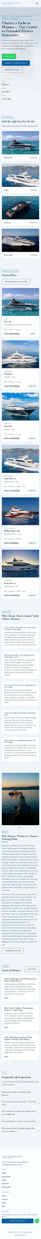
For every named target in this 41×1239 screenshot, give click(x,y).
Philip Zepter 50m (12, 531)
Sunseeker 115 (10, 478)
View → (33, 334)
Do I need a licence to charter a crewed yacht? (18, 1121)
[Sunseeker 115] (20, 459)
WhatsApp (9, 56)
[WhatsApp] (36, 1221)
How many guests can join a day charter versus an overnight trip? (19, 1112)
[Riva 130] (20, 302)
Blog (3, 1206)
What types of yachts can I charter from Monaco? (16, 1093)
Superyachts (6, 1177)
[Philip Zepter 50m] (20, 511)
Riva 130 (7, 321)
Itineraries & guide (13, 950)
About (4, 1196)
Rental (4, 1173)
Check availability (17, 1221)
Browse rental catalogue (16, 281)
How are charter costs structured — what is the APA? (19, 1103)
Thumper (8, 374)
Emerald (7, 426)
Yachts (4, 1180)
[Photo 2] (20, 827)
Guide (4, 1203)
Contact (32, 386)
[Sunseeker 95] (20, 564)
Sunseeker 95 (10, 583)
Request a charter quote (16, 63)
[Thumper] (20, 354)
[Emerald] (20, 407)
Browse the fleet (12, 70)
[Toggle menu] (37, 4)
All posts (32, 969)
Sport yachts (6, 1187)
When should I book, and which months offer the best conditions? (18, 1129)
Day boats (5, 1183)
